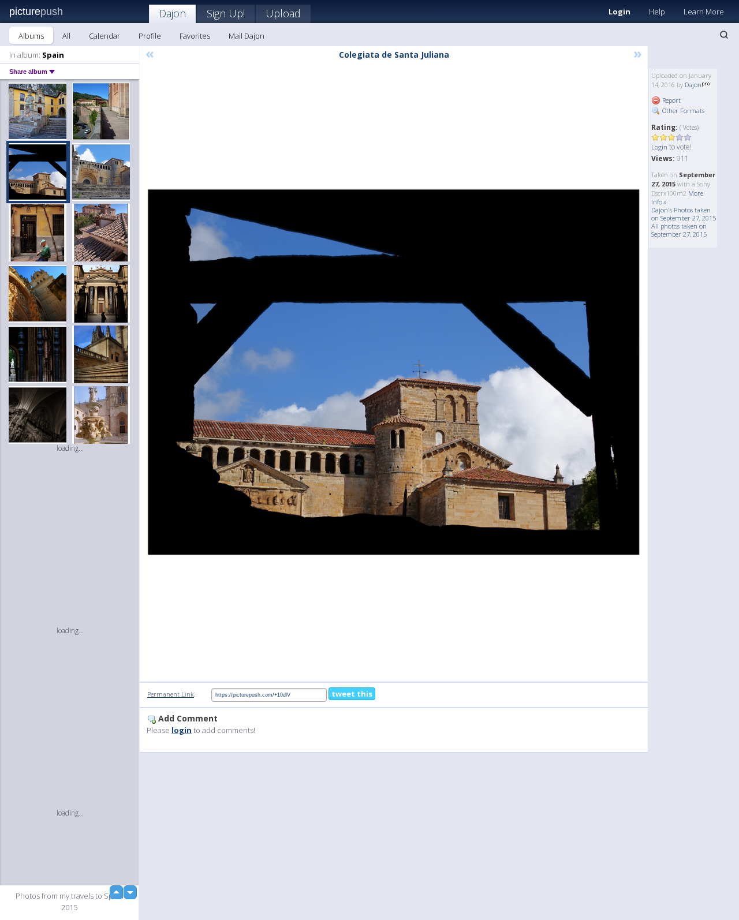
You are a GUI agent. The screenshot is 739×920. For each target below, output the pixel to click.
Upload (283, 13)
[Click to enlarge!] (394, 372)
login (181, 730)
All (66, 36)
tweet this (351, 694)
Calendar (104, 36)
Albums (31, 36)
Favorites (195, 36)
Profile (150, 36)
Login (619, 11)
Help (657, 11)
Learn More (704, 11)
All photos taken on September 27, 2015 (679, 230)
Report (670, 100)
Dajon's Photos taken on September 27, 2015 (683, 213)
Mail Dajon (246, 36)
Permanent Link (170, 694)
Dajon (172, 13)
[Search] (724, 34)
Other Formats (682, 110)
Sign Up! (226, 13)
